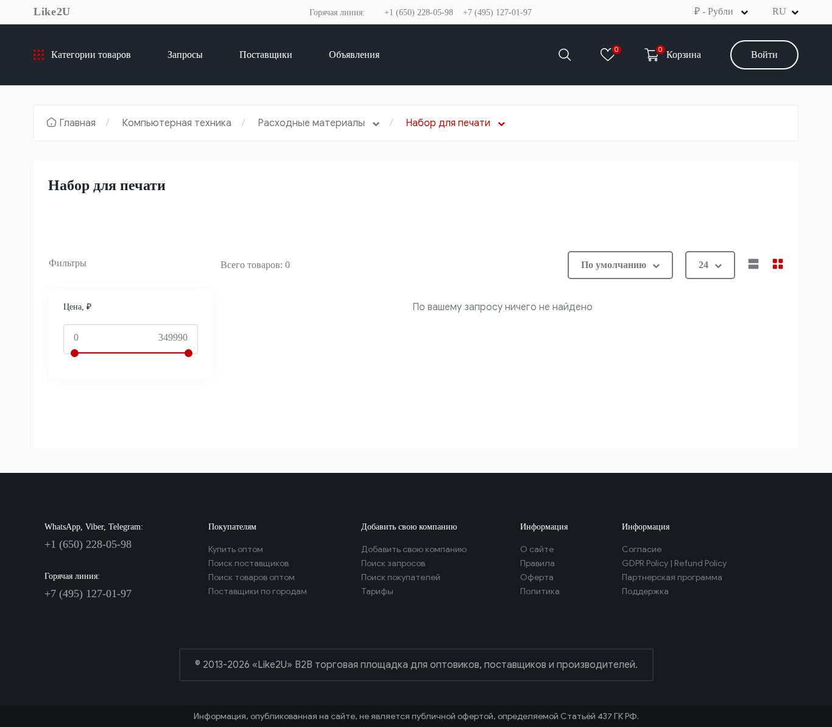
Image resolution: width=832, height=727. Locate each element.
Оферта (537, 577)
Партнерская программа (672, 577)
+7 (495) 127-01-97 (497, 12)
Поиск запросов (393, 563)
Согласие (641, 549)
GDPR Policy (645, 563)
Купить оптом (235, 549)
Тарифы (377, 591)
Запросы (185, 54)
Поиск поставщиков (248, 563)
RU (779, 11)
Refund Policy (700, 563)
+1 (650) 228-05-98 (418, 12)
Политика (540, 591)
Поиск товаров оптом (251, 577)
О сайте (537, 549)
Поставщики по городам (257, 591)
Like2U (52, 11)
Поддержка (645, 591)
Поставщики (265, 54)
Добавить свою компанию (414, 549)
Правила (537, 563)
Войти (764, 54)
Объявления (354, 54)
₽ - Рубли (715, 11)
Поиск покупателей (400, 577)
